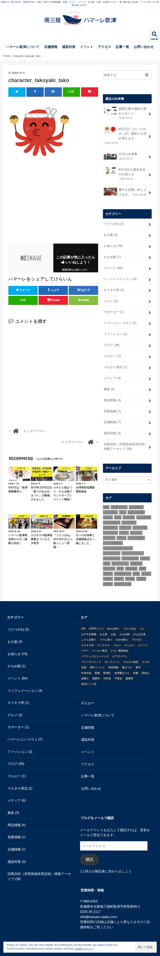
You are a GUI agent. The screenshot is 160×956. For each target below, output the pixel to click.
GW (106, 507)
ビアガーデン (111, 553)
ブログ (111, 345)
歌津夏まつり (122, 573)
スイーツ (109, 538)
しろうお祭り (111, 522)
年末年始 (131, 568)
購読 (90, 859)
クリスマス (110, 532)
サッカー (136, 532)
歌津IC (108, 573)
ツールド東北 (136, 538)
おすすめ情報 (136, 512)
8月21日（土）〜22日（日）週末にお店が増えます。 (126, 136)
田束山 (146, 573)
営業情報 (112, 411)
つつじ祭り (129, 522)
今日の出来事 (128, 156)
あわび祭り (136, 507)
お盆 (117, 517)
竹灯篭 (130, 578)
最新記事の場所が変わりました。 (133, 113)
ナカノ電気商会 (113, 543)
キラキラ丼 (114, 290)
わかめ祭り (110, 527)
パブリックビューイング (118, 548)
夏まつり (109, 568)
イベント (86, 47)
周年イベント (120, 563)
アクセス (104, 47)
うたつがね (114, 223)
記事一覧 (122, 47)
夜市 (120, 568)
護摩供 (108, 584)
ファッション (115, 334)
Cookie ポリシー (84, 948)
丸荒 (106, 563)
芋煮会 (141, 578)
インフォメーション (120, 279)
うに (122, 512)
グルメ (111, 301)
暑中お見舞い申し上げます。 (133, 192)
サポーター (114, 312)
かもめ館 (112, 257)
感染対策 (68, 47)
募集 (109, 389)
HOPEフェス (119, 507)
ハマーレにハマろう (120, 323)
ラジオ (145, 558)
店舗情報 (51, 47)
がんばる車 (144, 517)
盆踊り (108, 578)
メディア (112, 378)
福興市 (119, 578)
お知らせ (113, 246)
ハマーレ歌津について (23, 47)
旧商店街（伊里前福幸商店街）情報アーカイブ (126, 446)
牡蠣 (136, 573)
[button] (39, 130)
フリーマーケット (133, 553)
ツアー (121, 538)
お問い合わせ (144, 47)
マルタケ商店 (115, 367)
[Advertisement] (43, 201)
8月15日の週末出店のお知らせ (132, 174)
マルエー (112, 356)
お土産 (111, 234)
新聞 (142, 568)
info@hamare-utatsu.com (98, 917)
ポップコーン (111, 558)
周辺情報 (112, 400)
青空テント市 (122, 584)
